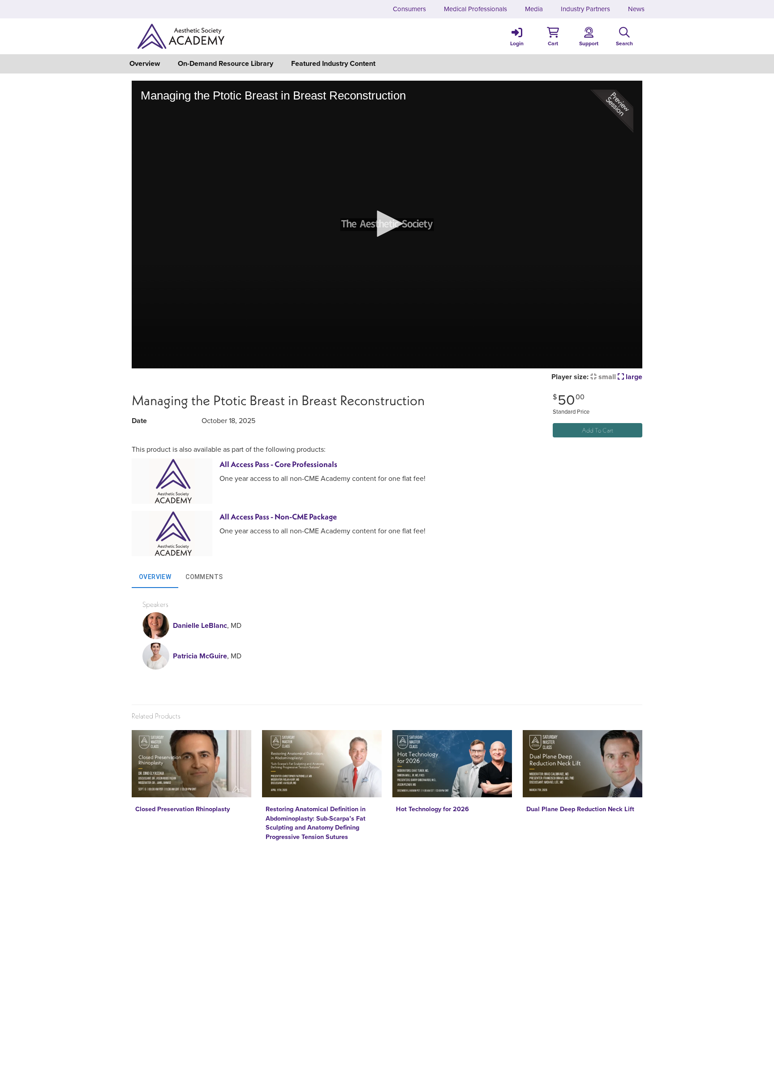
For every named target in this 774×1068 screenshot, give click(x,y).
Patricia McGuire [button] (200, 656)
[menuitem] (409, 9)
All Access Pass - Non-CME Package (278, 517)
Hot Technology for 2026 (432, 809)
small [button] (606, 377)
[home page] (217, 36)
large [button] (633, 377)
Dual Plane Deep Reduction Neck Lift (580, 809)
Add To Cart (597, 430)
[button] (553, 36)
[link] (517, 36)
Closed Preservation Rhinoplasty (182, 809)
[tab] (155, 577)
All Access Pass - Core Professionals (278, 464)
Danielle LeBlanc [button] (200, 625)
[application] (387, 224)
